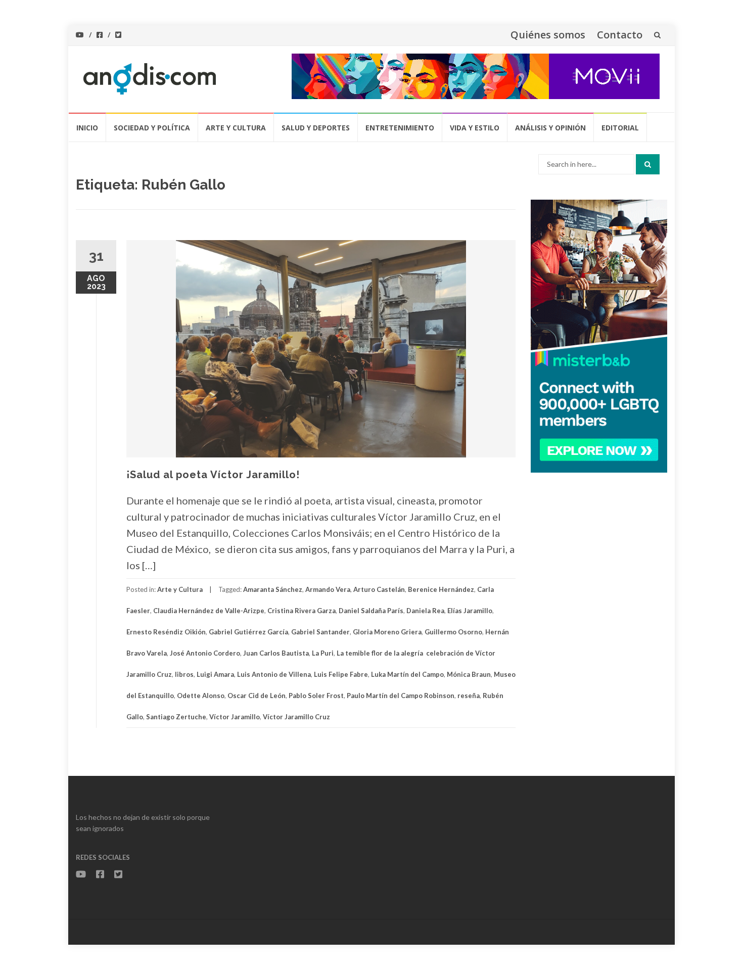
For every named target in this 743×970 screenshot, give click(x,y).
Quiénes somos (547, 34)
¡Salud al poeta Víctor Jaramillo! (213, 475)
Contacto (619, 34)
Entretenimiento (399, 127)
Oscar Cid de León (256, 695)
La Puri (323, 653)
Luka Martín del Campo (407, 674)
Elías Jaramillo (469, 611)
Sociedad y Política (152, 127)
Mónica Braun (469, 674)
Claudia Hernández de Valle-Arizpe (208, 611)
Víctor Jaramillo (234, 717)
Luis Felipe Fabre (341, 674)
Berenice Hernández (441, 589)
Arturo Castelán (379, 589)
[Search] (648, 164)
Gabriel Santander (320, 632)
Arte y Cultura (236, 127)
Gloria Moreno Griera (387, 632)
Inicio (87, 127)
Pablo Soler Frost (316, 695)
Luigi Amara (215, 674)
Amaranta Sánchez (272, 589)
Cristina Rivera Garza (301, 611)
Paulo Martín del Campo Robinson (400, 695)
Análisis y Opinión (550, 127)
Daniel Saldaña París (371, 611)
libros (184, 674)
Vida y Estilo (474, 127)
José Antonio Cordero (205, 653)
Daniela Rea (425, 611)
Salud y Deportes (316, 127)
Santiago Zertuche (176, 717)
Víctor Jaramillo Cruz (296, 717)
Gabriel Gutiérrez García (248, 632)
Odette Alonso (200, 695)
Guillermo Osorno (453, 632)
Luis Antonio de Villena (274, 674)
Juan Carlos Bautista (276, 653)
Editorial (620, 127)
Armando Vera (327, 589)
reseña (468, 695)
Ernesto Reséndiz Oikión (166, 632)
